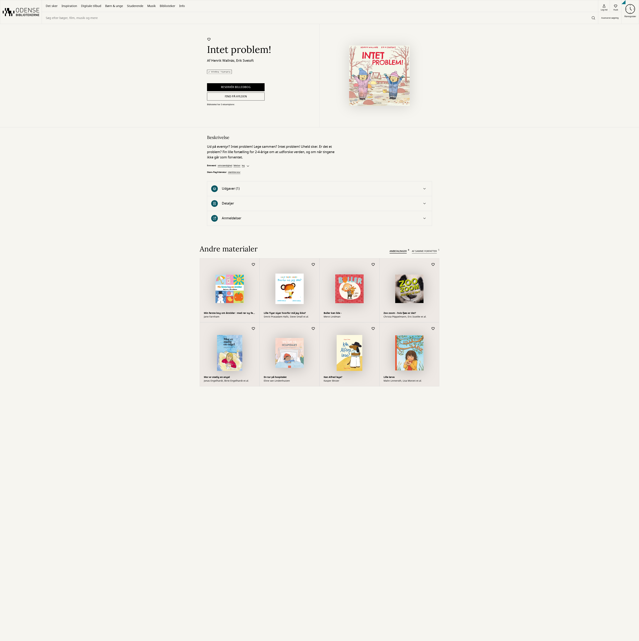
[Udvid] (248, 166)
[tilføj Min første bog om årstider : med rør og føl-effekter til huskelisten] (253, 264)
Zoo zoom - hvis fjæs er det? (400, 313)
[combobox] (320, 18)
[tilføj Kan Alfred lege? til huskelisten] (373, 328)
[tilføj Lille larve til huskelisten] (433, 328)
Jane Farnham (211, 317)
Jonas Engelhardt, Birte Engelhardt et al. (226, 381)
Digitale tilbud (91, 6)
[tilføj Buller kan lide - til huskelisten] (373, 264)
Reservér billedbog (236, 87)
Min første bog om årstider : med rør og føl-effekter (229, 313)
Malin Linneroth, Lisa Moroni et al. (403, 381)
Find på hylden (236, 97)
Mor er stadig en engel (217, 377)
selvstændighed (225, 165)
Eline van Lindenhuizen (277, 381)
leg (243, 165)
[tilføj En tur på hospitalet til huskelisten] (313, 328)
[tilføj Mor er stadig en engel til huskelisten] (253, 328)
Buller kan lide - (333, 313)
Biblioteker (167, 6)
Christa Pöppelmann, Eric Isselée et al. (405, 317)
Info (182, 6)
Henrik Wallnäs (222, 60)
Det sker (52, 6)
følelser (236, 165)
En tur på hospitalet (275, 377)
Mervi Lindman (332, 317)
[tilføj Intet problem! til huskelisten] (209, 39)
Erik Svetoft (245, 60)
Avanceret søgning (610, 17)
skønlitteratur (234, 172)
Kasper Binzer (331, 381)
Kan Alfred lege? (333, 377)
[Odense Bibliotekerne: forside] (21, 12)
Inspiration (69, 6)
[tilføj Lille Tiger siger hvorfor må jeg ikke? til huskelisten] (313, 264)
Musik (151, 6)
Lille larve (389, 377)
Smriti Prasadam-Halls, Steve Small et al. (286, 317)
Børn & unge (114, 6)
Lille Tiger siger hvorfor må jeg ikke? (285, 313)
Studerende (135, 6)
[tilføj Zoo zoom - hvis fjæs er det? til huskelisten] (433, 264)
